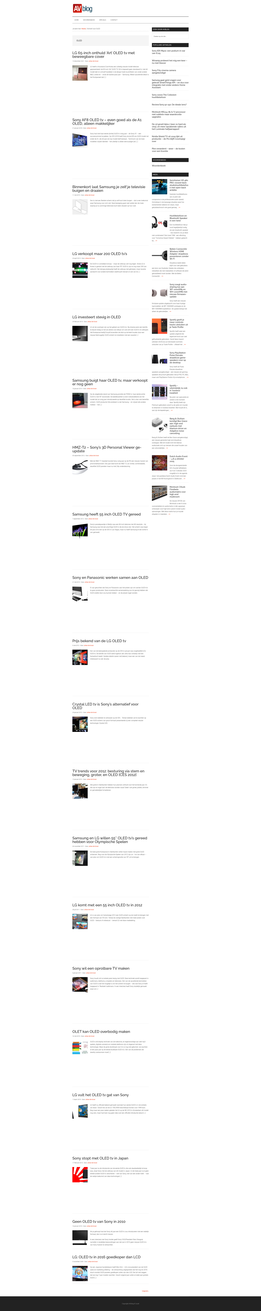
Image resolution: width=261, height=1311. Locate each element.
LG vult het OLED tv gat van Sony (100, 1095)
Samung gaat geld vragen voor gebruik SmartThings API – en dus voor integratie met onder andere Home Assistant (170, 84)
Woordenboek (159, 165)
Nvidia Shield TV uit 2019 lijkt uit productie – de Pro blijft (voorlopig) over (168, 139)
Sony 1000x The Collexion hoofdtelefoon (164, 96)
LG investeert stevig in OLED (96, 317)
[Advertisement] (110, 97)
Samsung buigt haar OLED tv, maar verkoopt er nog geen (110, 382)
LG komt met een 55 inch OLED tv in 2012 (107, 905)
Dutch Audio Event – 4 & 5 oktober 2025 (178, 458)
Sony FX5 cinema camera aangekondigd (164, 71)
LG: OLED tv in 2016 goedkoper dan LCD (106, 1257)
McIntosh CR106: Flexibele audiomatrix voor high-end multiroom (178, 492)
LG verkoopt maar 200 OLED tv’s (99, 254)
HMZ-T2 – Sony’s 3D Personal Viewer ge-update (106, 449)
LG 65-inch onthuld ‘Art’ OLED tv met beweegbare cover (103, 55)
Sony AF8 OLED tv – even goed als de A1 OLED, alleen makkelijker (107, 122)
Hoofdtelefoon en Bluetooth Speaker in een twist (178, 218)
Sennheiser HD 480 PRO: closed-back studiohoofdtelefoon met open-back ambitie (179, 185)
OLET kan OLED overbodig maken (101, 1031)
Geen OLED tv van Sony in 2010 (99, 1221)
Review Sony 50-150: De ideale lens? (169, 104)
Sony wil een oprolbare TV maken (100, 968)
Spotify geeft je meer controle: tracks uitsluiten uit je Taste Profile (179, 323)
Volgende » (145, 1291)
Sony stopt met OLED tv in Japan (100, 1158)
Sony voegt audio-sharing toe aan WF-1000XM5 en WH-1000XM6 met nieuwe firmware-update (178, 290)
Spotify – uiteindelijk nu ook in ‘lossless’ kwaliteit (178, 389)
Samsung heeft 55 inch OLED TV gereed (106, 514)
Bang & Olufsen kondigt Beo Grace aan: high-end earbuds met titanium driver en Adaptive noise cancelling (178, 426)
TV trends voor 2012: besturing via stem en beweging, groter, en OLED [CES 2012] (108, 773)
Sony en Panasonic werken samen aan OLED (110, 577)
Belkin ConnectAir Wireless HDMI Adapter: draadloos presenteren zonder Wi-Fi (179, 254)
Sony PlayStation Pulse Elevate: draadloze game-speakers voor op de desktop (178, 358)
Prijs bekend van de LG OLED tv (99, 641)
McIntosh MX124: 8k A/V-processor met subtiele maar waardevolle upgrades (168, 114)
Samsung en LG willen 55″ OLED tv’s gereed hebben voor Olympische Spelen (109, 840)
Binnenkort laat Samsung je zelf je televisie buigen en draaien (108, 189)
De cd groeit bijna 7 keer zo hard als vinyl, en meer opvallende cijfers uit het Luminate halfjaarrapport (169, 126)
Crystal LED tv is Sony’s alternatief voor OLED (105, 706)
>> (179, 207)
